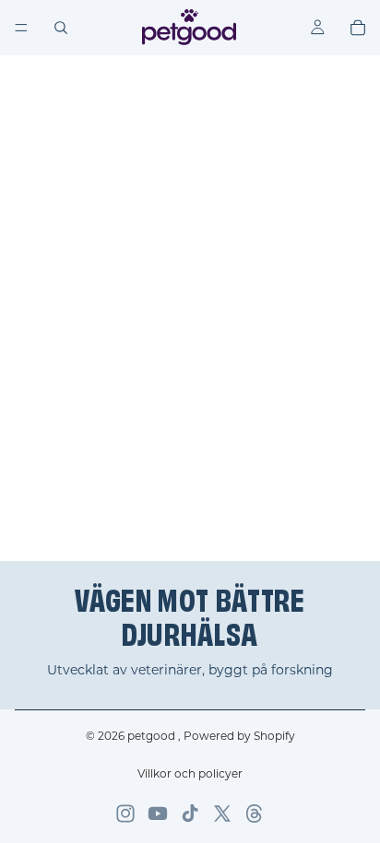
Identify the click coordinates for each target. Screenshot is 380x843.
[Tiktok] (190, 813)
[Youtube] (158, 813)
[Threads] (254, 813)
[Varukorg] (358, 27)
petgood (152, 736)
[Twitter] (222, 813)
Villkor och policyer (190, 773)
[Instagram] (125, 813)
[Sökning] (61, 27)
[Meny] (21, 27)
